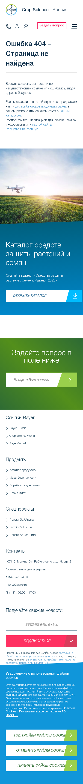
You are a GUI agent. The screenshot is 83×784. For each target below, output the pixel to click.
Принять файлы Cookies (41, 765)
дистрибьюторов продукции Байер (41, 106)
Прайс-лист (17, 493)
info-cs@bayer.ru (16, 585)
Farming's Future (20, 527)
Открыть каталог (29, 295)
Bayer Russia (18, 428)
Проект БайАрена (21, 519)
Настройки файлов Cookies (41, 735)
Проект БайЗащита (22, 535)
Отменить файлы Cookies (41, 750)
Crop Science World (22, 436)
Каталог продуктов (22, 470)
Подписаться (37, 641)
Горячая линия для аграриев (26, 573)
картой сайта (42, 124)
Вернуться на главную (22, 129)
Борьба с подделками (24, 485)
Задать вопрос (51, 25)
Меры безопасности (22, 478)
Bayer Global (17, 443)
